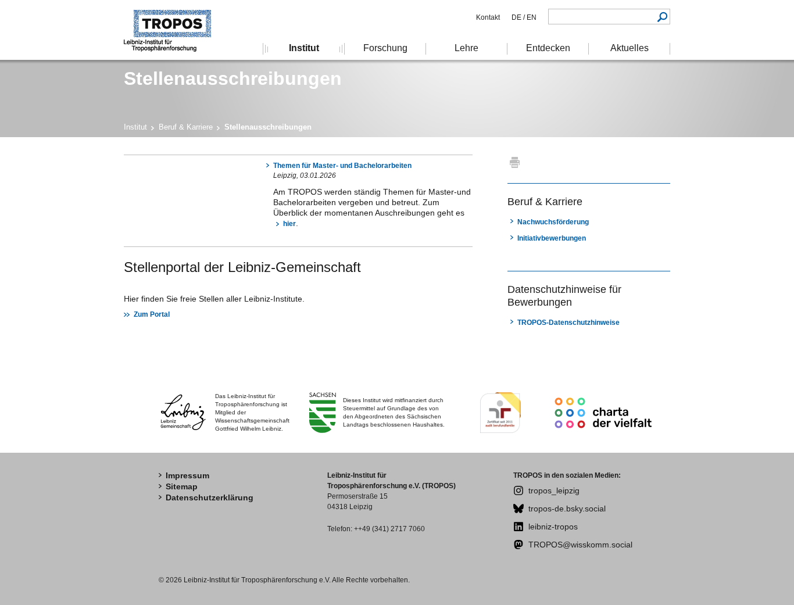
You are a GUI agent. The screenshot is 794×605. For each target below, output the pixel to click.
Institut (135, 127)
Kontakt (488, 17)
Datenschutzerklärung (209, 497)
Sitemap (182, 486)
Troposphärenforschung (173, 30)
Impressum (187, 475)
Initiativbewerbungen (551, 238)
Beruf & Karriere (186, 127)
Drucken (514, 162)
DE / (518, 17)
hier (289, 224)
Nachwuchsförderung (553, 222)
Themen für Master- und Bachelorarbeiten (342, 166)
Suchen (662, 16)
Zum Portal (152, 314)
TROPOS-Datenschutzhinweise (568, 322)
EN (531, 17)
